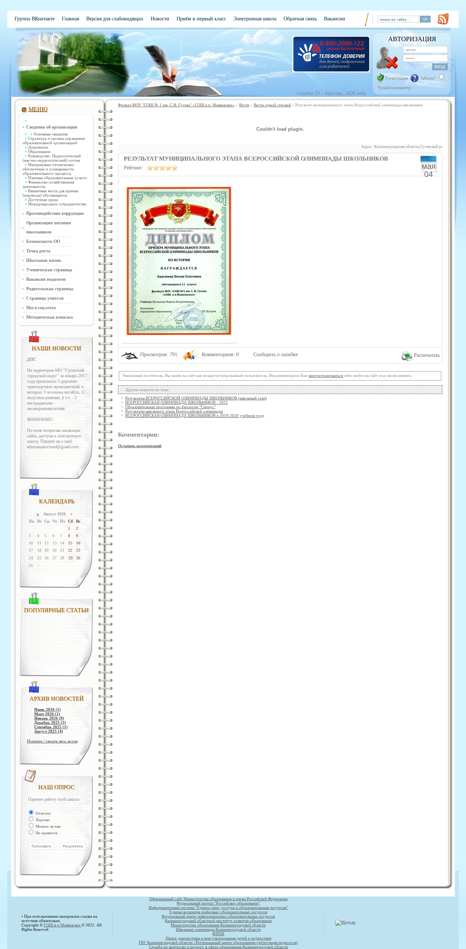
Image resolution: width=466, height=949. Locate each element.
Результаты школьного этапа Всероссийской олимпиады (174, 411)
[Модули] (345, 922)
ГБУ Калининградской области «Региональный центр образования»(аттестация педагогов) (218, 942)
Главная (70, 18)
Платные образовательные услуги (57, 178)
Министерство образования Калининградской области (218, 925)
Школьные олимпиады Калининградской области (218, 929)
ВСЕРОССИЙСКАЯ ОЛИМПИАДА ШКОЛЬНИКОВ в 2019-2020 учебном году (194, 415)
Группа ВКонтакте (35, 18)
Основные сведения (50, 134)
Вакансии (334, 18)
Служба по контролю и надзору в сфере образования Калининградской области (218, 947)
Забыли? (427, 78)
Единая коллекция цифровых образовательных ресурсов (218, 912)
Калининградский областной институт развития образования (218, 920)
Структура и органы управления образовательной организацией (54, 140)
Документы (38, 147)
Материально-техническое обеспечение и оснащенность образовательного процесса (48, 169)
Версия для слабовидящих (114, 18)
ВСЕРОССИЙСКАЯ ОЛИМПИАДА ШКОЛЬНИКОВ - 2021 (176, 402)
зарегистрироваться (325, 375)
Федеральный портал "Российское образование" (218, 903)
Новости (160, 18)
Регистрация (397, 78)
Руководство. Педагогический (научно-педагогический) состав (52, 158)
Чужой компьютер (393, 87)
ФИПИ (218, 934)
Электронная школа (254, 18)
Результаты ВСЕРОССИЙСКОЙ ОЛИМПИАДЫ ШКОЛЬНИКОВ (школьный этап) (196, 398)
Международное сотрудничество (57, 204)
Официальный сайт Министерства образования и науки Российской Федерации (218, 899)
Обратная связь (300, 18)
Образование (39, 151)
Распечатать (427, 355)
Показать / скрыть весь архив (52, 741)
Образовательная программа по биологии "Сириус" (170, 407)
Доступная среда (43, 199)
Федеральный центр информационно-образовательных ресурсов (218, 916)
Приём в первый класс (201, 18)
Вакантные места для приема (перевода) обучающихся (50, 193)
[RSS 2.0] (443, 18)
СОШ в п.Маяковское (63, 925)
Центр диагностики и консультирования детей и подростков (218, 938)
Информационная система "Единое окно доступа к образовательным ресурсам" (218, 907)
